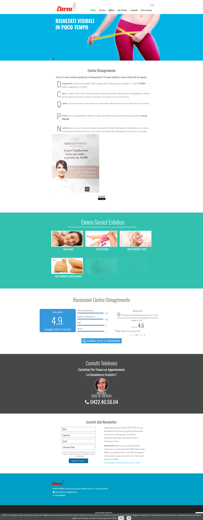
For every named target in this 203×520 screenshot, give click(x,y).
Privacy (97, 512)
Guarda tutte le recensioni (103, 341)
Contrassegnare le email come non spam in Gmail (122, 462)
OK (129, 518)
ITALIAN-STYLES (108, 513)
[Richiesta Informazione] (151, 5)
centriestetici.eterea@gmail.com (66, 492)
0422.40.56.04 (103, 402)
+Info (121, 518)
